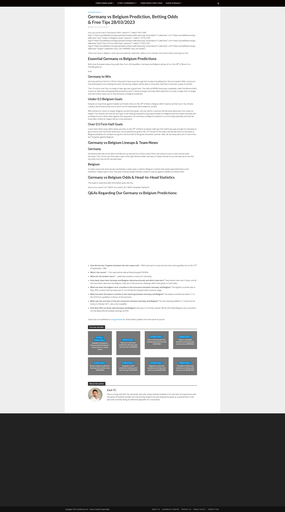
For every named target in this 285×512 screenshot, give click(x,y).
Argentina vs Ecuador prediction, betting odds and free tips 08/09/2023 (157, 368)
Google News (116, 319)
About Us (156, 509)
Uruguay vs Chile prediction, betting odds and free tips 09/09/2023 (128, 368)
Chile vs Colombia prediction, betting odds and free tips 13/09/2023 (185, 342)
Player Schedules (173, 3)
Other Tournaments (126, 3)
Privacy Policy (199, 509)
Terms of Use (213, 509)
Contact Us (186, 509)
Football (99, 337)
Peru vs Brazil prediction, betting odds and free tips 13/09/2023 (156, 342)
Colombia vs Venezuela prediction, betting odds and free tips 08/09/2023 (185, 368)
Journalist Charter (170, 509)
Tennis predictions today (151, 3)
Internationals (94, 12)
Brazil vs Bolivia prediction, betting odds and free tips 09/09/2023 (100, 368)
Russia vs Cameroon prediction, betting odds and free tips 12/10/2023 (128, 345)
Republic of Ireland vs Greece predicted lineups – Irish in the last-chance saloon (100, 346)
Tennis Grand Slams (104, 3)
